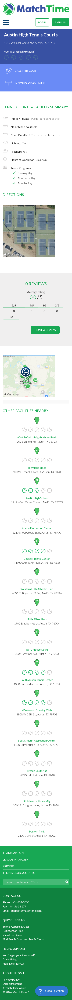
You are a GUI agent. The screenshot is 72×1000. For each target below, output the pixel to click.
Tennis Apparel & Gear (16, 926)
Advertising (10, 959)
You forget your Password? (19, 955)
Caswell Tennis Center (37, 558)
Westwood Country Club (37, 710)
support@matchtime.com (26, 910)
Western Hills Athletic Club (36, 589)
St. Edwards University (36, 801)
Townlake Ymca (36, 467)
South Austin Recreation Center (37, 740)
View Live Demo (12, 935)
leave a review (45, 330)
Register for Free (13, 930)
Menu (6, 22)
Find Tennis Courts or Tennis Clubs (23, 939)
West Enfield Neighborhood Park (37, 437)
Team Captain (13, 852)
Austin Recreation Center (37, 528)
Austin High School (37, 498)
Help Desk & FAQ (13, 963)
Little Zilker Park (37, 619)
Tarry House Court (37, 649)
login (42, 22)
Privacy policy (11, 979)
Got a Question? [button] (55, 990)
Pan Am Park (37, 831)
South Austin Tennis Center (37, 679)
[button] (51, 991)
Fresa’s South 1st (37, 770)
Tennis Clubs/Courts (19, 872)
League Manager (15, 859)
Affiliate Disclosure (14, 987)
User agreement (12, 983)
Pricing (8, 866)
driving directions (30, 82)
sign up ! (60, 22)
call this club (25, 70)
